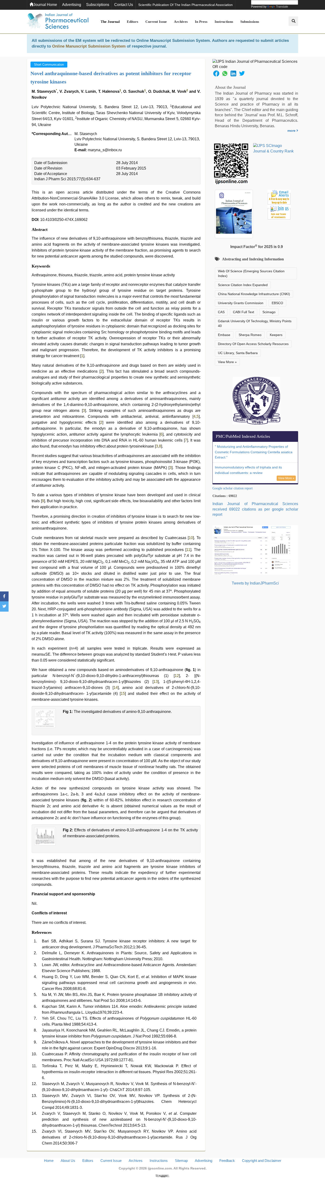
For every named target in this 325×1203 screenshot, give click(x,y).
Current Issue (156, 22)
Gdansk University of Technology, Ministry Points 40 (254, 323)
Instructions (224, 22)
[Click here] (162, 1176)
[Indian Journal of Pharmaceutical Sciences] (58, 22)
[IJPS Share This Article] (216, 73)
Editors (132, 22)
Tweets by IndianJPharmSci (255, 583)
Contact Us (123, 5)
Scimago (269, 312)
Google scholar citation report (232, 488)
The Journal (110, 22)
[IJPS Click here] (255, 550)
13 (155, 682)
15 (123, 694)
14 (115, 688)
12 (177, 676)
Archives (181, 22)
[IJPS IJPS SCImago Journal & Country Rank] (273, 148)
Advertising (71, 5)
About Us (68, 1161)
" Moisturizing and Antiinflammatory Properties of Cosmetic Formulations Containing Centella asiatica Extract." (253, 452)
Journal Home (45, 5)
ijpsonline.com (160, 1168)
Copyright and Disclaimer (261, 1161)
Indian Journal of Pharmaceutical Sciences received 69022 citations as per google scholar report (255, 509)
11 (188, 550)
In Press (201, 22)
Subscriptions (97, 5)
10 (191, 538)
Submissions (249, 22)
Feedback (227, 1161)
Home (49, 1161)
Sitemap (181, 1161)
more (291, 130)
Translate (282, 6)
